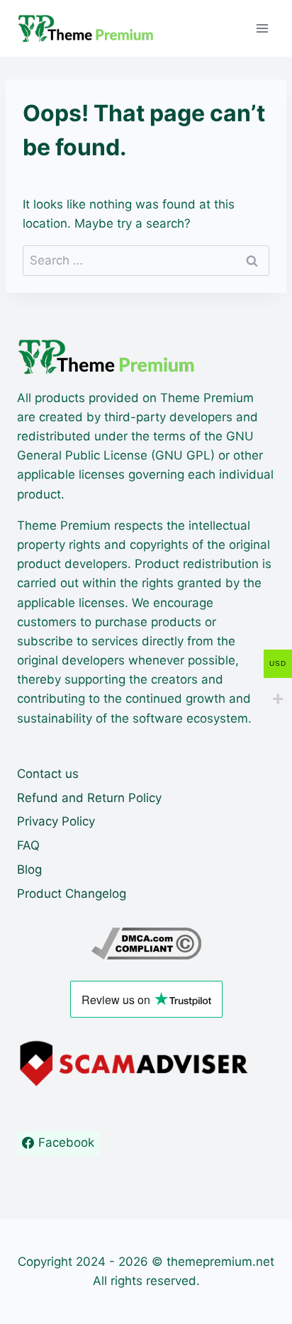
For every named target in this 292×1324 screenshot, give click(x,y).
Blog (29, 869)
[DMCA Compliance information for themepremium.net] (146, 943)
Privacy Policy (56, 821)
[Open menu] (262, 28)
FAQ (28, 845)
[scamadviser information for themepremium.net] (146, 1064)
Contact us (48, 774)
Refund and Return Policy (89, 798)
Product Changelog (71, 893)
